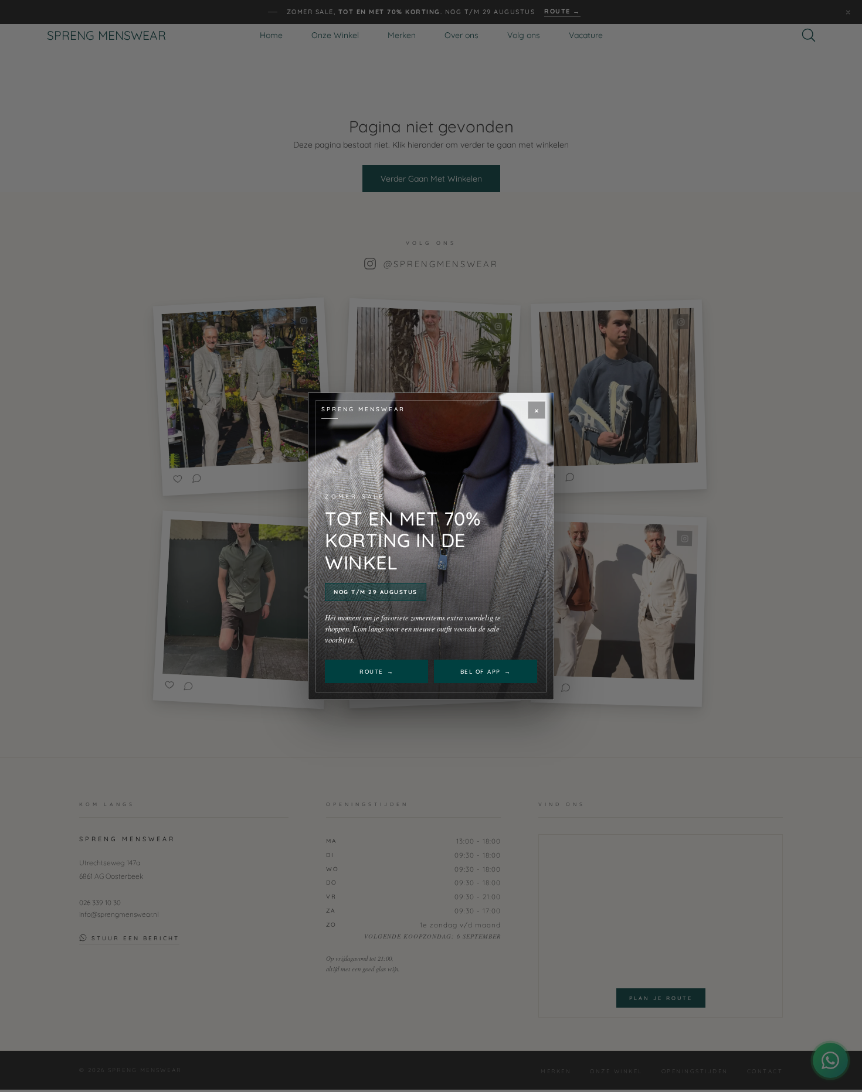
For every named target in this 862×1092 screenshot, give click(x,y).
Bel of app (485, 671)
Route (376, 671)
